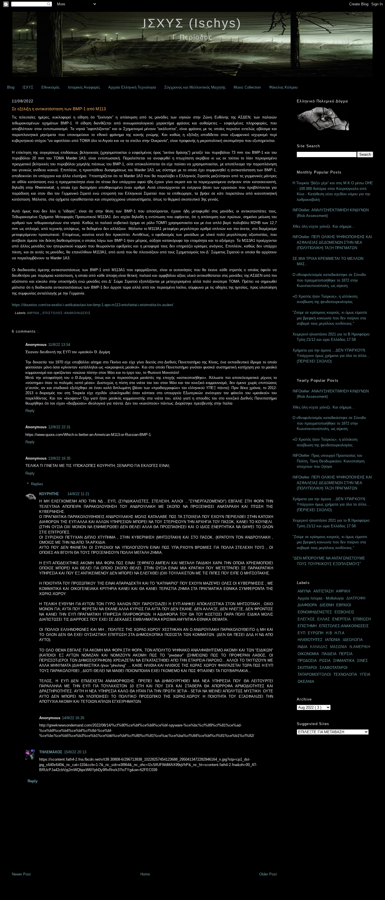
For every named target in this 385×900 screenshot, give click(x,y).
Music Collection (247, 87)
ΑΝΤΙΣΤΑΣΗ (323, 591)
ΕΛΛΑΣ (323, 619)
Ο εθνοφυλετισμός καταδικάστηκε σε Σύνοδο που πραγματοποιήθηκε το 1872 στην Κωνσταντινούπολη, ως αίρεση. (329, 280)
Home (145, 874)
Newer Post (21, 874)
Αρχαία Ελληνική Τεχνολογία (132, 87)
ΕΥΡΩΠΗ (315, 633)
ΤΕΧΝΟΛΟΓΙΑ (345, 674)
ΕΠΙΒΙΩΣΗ (362, 619)
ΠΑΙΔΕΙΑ (329, 654)
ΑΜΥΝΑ (33, 313)
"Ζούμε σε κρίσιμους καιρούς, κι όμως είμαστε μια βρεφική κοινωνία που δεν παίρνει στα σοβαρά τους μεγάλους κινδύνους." (330, 318)
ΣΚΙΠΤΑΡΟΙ (307, 668)
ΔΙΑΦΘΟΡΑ (307, 605)
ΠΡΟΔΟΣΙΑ (307, 660)
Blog (10, 87)
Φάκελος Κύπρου (283, 87)
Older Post (268, 874)
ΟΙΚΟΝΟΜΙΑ (308, 654)
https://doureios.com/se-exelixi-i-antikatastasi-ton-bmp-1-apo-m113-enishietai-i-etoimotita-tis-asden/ (92, 305)
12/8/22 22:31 (59, 427)
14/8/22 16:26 (73, 718)
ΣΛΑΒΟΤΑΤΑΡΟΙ (334, 668)
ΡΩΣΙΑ (325, 660)
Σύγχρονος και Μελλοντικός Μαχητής (194, 87)
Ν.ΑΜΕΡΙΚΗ (359, 647)
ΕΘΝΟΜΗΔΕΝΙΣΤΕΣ (315, 612)
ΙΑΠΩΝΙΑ (332, 640)
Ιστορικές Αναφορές (84, 87)
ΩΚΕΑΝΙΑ (306, 681)
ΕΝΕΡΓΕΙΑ (341, 619)
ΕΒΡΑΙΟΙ (343, 605)
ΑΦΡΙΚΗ (343, 591)
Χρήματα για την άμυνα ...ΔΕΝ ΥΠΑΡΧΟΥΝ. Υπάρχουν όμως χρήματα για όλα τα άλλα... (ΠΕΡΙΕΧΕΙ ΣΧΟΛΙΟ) (331, 355)
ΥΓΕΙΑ (365, 674)
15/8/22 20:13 (75, 752)
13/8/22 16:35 (59, 458)
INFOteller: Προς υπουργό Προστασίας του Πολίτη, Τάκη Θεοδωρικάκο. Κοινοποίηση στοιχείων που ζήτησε (328, 461)
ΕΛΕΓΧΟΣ (306, 619)
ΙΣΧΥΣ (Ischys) (192, 23)
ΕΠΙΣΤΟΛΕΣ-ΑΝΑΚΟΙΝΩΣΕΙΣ (67, 313)
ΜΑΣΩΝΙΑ (338, 647)
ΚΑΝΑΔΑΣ (319, 647)
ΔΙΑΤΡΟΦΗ (355, 598)
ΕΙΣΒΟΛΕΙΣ (344, 612)
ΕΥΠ (301, 633)
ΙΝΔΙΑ (302, 647)
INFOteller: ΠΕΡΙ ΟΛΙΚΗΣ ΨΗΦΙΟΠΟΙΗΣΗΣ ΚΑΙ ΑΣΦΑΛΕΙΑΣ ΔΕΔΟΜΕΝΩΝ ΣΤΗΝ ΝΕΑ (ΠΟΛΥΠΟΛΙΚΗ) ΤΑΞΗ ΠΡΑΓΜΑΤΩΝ (332, 242)
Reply (30, 411)
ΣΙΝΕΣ (362, 660)
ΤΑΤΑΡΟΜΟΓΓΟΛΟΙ (314, 674)
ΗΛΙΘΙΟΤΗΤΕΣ (310, 640)
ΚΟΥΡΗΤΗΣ (49, 494)
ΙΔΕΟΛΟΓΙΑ (353, 640)
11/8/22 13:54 (59, 345)
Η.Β (329, 633)
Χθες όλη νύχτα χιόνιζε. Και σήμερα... (324, 226)
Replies (37, 484)
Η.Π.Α (339, 633)
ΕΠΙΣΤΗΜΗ (307, 626)
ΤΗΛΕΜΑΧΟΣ (50, 752)
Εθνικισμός (50, 87)
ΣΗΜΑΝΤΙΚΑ (344, 660)
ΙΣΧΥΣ (28, 87)
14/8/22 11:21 (78, 494)
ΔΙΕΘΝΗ (327, 605)
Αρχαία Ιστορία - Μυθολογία (321, 598)
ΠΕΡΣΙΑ (346, 654)
